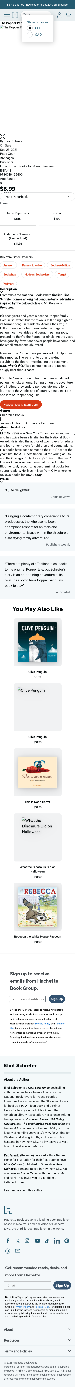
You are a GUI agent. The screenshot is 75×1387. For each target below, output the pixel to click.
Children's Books (12, 414)
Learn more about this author (23, 1190)
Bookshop (9, 274)
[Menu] (7, 14)
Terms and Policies (18, 1351)
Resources (12, 1340)
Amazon (8, 265)
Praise (4, 479)
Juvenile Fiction (11, 423)
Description (8, 289)
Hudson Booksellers (37, 274)
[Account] (59, 15)
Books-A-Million (60, 265)
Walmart (8, 283)
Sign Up (57, 999)
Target (62, 274)
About (8, 1329)
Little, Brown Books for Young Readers (27, 166)
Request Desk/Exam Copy (20, 404)
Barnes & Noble (32, 265)
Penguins (47, 423)
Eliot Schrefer (14, 141)
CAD (38, 34)
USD (38, 27)
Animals (31, 423)
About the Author (12, 427)
